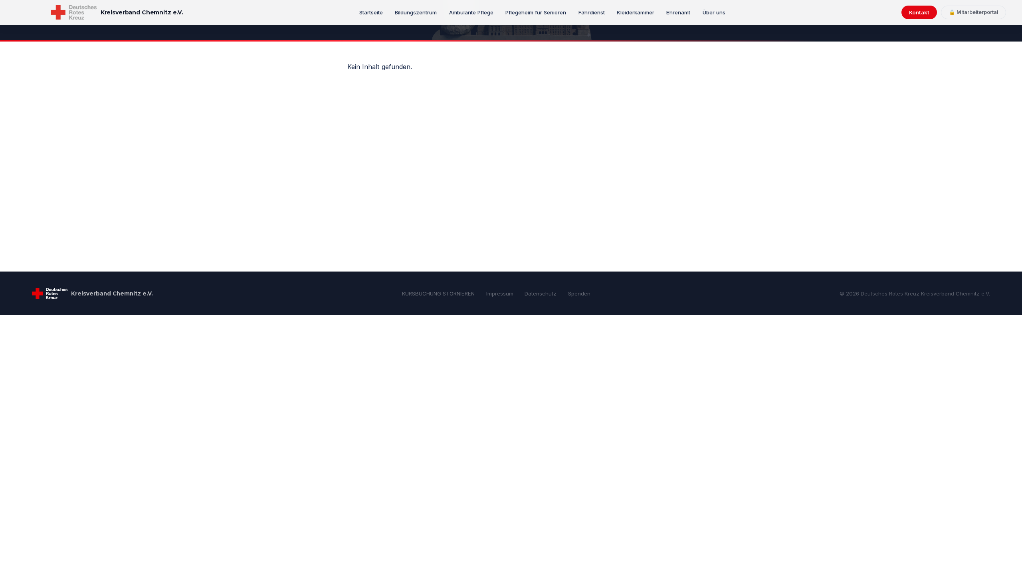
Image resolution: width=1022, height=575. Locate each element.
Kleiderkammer (635, 12)
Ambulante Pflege (471, 12)
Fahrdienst (591, 12)
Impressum (499, 293)
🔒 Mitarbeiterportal (973, 12)
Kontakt (919, 12)
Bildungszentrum (416, 12)
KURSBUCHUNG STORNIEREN (438, 293)
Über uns (714, 12)
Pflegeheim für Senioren (535, 12)
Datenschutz (541, 293)
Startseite (371, 12)
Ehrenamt (678, 12)
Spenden (579, 293)
